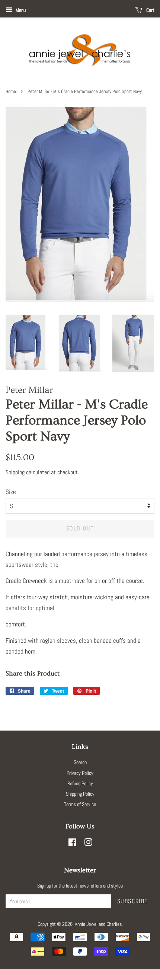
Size (11, 492)
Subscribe (132, 901)
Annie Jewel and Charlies (98, 924)
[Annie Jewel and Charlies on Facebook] (72, 843)
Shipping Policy (80, 793)
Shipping (15, 472)
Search (80, 762)
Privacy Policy (80, 773)
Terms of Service (80, 804)
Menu (20, 10)
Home (11, 91)
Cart (149, 10)
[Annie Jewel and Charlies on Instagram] (88, 843)
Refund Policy (80, 783)
